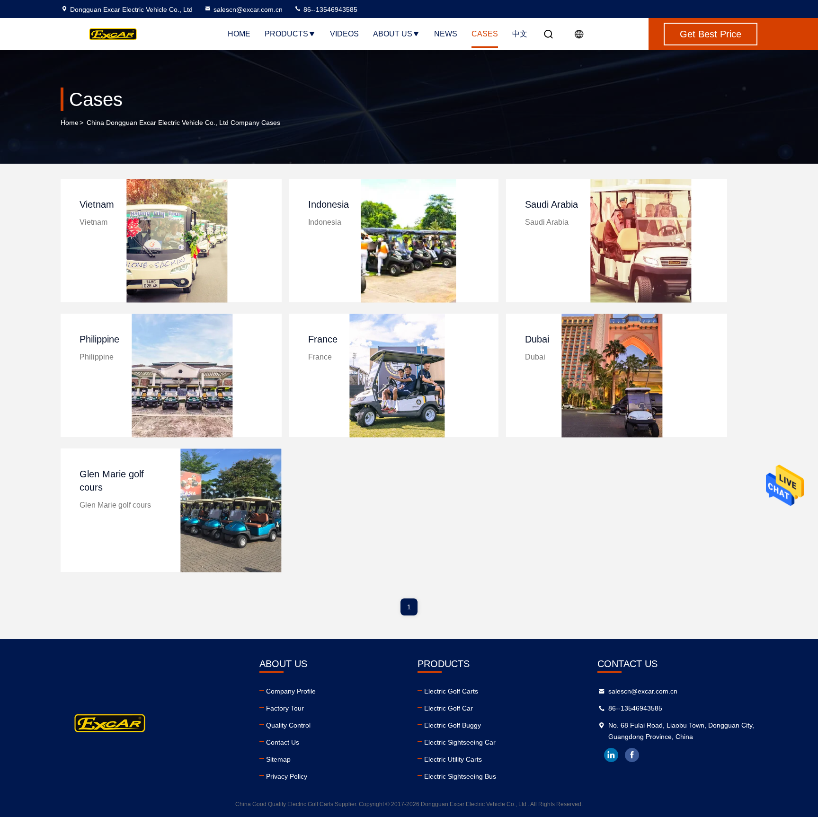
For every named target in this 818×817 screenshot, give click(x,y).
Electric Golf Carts (451, 691)
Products (286, 34)
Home (239, 34)
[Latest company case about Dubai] (611, 375)
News (445, 34)
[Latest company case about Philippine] (182, 375)
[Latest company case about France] (397, 375)
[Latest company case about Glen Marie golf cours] (230, 510)
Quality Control (288, 725)
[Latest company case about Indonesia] (408, 240)
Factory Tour (285, 708)
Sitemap (278, 759)
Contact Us (282, 742)
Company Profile (291, 691)
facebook (632, 755)
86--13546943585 (329, 9)
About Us (392, 34)
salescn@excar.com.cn (248, 9)
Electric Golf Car (448, 708)
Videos (344, 34)
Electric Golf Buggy (452, 725)
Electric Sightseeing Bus (460, 776)
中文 (519, 34)
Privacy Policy (286, 776)
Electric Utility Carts (453, 759)
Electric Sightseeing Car (460, 742)
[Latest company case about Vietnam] (176, 240)
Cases (484, 34)
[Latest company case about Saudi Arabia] (640, 240)
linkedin (611, 755)
